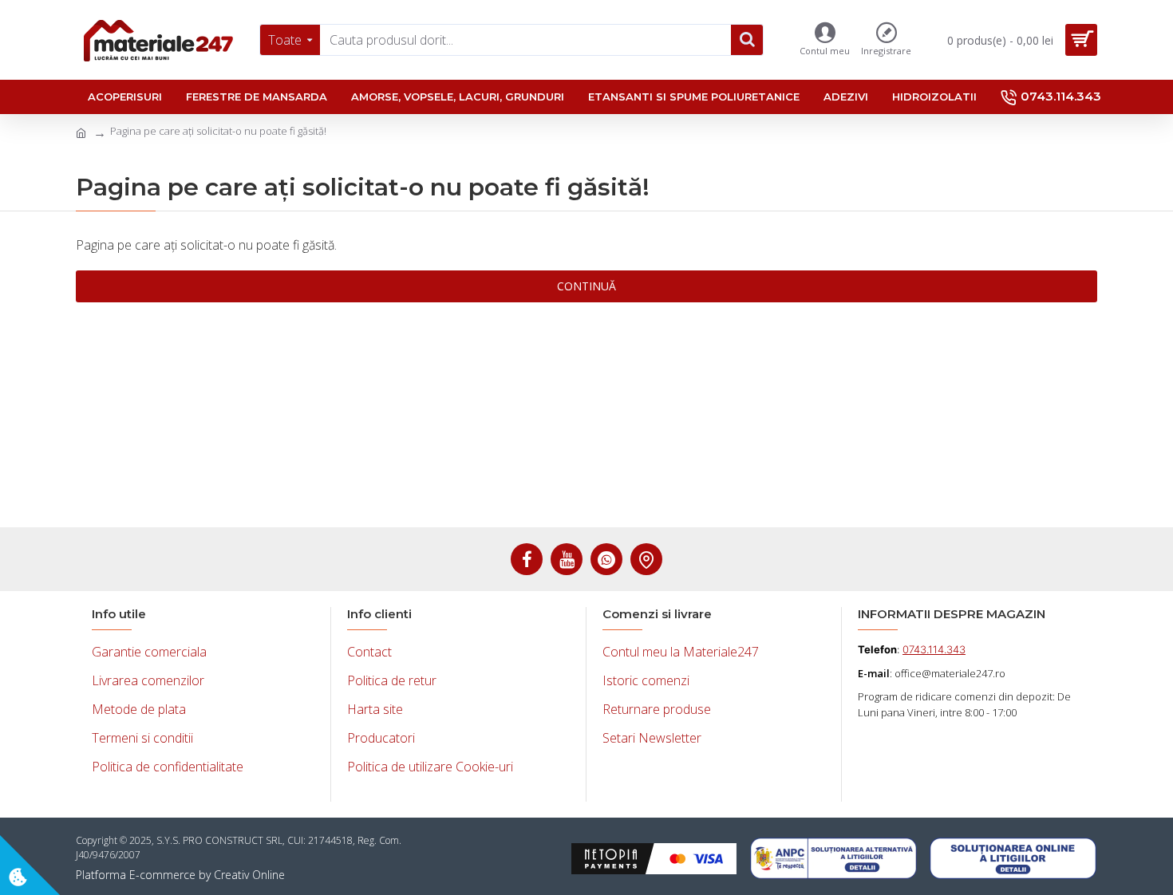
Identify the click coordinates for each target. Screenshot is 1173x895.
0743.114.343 (934, 649)
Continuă (586, 286)
